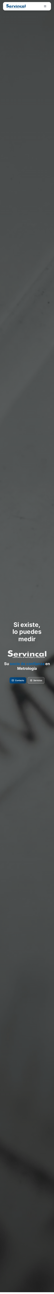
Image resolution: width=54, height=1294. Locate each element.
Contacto (19, 680)
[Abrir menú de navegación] (45, 6)
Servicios (37, 680)
